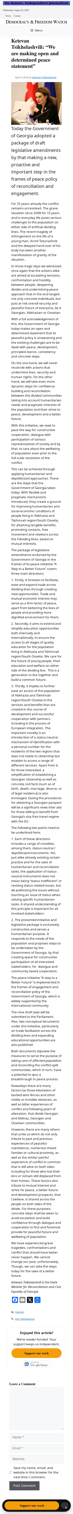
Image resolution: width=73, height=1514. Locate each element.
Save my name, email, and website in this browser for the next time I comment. (35, 1472)
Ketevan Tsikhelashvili (44, 77)
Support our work (36, 1353)
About (8, 16)
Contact (17, 16)
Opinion (19, 1312)
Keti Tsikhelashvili (24, 1319)
